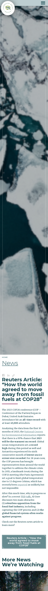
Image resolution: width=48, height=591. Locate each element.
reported (22, 484)
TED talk (26, 496)
